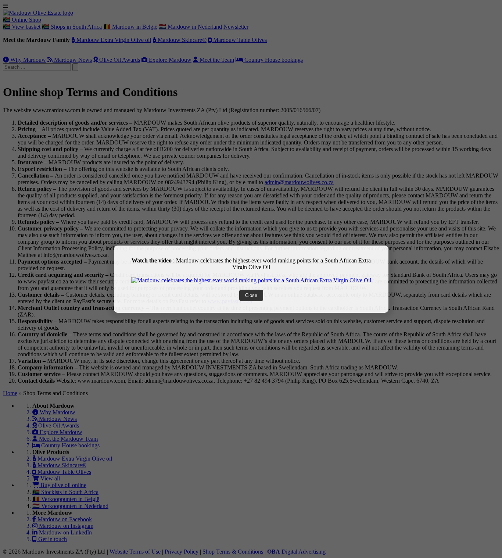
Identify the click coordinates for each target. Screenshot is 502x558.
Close (251, 295)
